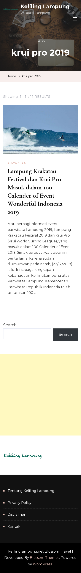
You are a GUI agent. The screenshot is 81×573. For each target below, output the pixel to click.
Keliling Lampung (45, 6)
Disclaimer (16, 514)
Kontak (14, 526)
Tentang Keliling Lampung (31, 491)
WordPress (42, 564)
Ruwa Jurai (17, 163)
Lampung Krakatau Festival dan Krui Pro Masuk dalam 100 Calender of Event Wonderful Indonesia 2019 (35, 191)
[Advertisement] (40, 395)
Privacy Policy (20, 503)
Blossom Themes (44, 558)
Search (10, 325)
